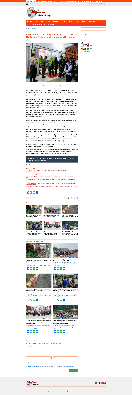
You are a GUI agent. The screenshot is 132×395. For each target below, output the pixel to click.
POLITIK (42, 21)
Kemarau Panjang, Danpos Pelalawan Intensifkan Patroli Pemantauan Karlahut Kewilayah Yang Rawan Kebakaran (50, 180)
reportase (31, 39)
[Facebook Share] (65, 198)
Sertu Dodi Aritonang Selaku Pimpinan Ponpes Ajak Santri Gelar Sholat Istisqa (60, 1)
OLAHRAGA (64, 21)
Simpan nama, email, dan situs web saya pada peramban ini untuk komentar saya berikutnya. (51, 366)
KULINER (84, 21)
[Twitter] (99, 383)
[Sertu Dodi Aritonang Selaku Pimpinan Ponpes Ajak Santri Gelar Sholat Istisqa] (52, 209)
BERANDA (29, 21)
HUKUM (36, 21)
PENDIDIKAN (56, 21)
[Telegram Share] (74, 198)
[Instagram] (101, 383)
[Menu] (27, 4)
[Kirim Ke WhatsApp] (77, 198)
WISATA (77, 21)
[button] (101, 4)
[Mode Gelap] (105, 4)
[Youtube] (104, 383)
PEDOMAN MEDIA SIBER (39, 24)
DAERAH (71, 21)
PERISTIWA (48, 21)
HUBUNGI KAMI (50, 24)
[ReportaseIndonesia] (40, 12)
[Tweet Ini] (68, 198)
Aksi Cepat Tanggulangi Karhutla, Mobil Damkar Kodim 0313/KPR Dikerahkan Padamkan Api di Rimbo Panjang (52, 176)
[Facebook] (96, 383)
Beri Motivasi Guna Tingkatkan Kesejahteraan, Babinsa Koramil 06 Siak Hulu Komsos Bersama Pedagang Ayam (50, 171)
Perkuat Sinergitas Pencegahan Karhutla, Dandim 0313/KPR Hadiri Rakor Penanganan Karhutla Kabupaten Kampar (50, 184)
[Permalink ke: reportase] (27, 40)
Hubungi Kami (91, 21)
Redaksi (29, 24)
